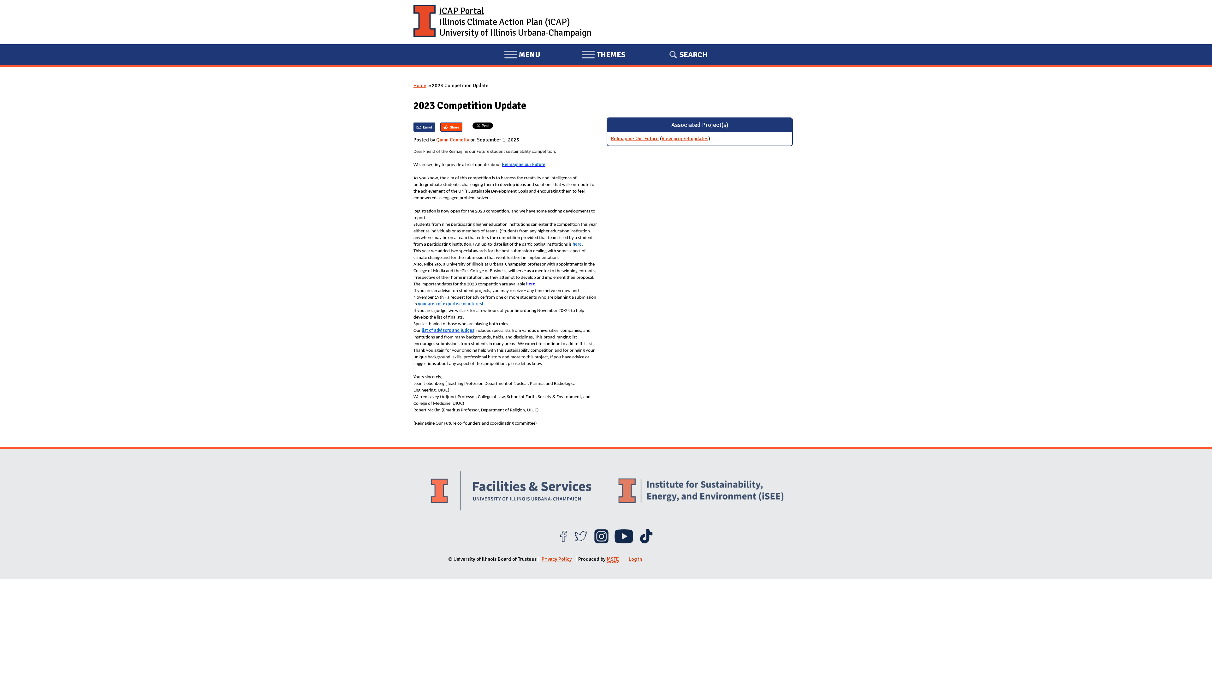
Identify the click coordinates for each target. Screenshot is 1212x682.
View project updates (685, 138)
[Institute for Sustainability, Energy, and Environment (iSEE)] (701, 492)
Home (419, 85)
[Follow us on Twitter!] (581, 542)
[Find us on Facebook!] (563, 542)
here (530, 284)
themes (603, 55)
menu (522, 55)
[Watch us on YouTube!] (624, 542)
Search (694, 54)
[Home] (424, 22)
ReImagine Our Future (635, 138)
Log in (635, 559)
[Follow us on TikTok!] (646, 542)
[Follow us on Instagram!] (601, 542)
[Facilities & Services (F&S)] (511, 491)
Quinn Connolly (452, 140)
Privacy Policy (557, 559)
